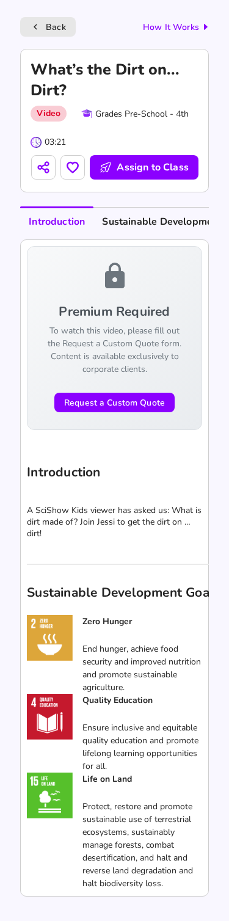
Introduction (57, 221)
